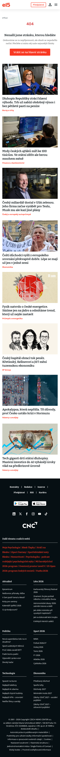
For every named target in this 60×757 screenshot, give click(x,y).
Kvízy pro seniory (9, 601)
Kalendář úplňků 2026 (11, 605)
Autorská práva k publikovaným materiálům (29, 732)
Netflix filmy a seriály (11, 701)
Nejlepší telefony (9, 685)
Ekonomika (39, 673)
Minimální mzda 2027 (42, 693)
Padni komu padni (10, 654)
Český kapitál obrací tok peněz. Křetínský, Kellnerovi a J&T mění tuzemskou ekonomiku (24, 361)
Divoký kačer (7, 662)
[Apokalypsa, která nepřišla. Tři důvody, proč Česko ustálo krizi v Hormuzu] (30, 390)
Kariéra (42, 492)
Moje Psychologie (11, 547)
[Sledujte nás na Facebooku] (26, 514)
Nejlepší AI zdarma (10, 689)
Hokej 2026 (38, 647)
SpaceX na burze (9, 681)
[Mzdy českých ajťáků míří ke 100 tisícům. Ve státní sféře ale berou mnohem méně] (30, 131)
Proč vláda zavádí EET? (12, 650)
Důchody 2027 (39, 689)
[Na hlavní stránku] (6, 4)
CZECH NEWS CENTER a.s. (41, 719)
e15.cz (5, 17)
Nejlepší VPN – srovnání (12, 697)
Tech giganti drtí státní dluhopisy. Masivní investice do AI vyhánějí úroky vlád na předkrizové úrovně (28, 462)
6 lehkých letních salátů (43, 621)
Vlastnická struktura (39, 742)
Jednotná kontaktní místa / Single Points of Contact (29, 746)
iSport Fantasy (18, 552)
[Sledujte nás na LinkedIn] (14, 514)
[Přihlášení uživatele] (50, 5)
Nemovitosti (17, 557)
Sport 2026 (39, 631)
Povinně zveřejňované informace (36, 749)
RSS (32, 492)
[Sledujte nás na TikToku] (46, 514)
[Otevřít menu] (56, 5)
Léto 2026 (38, 581)
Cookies (47, 739)
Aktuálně (7, 581)
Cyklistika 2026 (39, 663)
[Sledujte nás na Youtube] (39, 514)
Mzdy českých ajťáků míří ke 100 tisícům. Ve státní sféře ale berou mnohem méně (24, 154)
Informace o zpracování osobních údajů (25, 739)
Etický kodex (14, 749)
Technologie (8, 673)
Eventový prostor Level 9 (32, 566)
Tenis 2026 (38, 651)
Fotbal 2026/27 (39, 643)
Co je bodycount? (9, 609)
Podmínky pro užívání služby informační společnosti (29, 735)
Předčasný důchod (41, 681)
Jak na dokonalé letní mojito (45, 617)
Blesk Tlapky (28, 547)
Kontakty (14, 487)
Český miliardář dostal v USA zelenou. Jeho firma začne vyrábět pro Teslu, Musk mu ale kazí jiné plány (28, 206)
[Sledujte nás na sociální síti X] (20, 514)
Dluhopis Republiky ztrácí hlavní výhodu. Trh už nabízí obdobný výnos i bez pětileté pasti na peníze (28, 102)
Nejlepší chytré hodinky (12, 693)
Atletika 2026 (39, 659)
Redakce (28, 487)
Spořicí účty (38, 685)
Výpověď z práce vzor (11, 658)
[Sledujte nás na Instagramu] (33, 514)
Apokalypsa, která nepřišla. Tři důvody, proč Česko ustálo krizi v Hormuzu (29, 411)
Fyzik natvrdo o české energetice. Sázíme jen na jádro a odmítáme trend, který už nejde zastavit (28, 310)
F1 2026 (36, 655)
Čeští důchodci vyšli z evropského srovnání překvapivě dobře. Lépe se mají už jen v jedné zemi (30, 259)
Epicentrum (7, 589)
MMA (35, 639)
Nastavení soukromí (19, 742)
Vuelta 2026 (42, 571)
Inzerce (41, 487)
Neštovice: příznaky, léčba (13, 593)
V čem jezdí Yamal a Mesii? (13, 597)
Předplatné (19, 492)
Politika (6, 631)
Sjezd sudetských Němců (13, 646)
